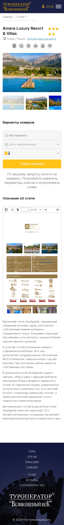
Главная (7, 17)
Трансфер (32, 462)
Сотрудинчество (32, 485)
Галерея (32, 467)
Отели (21, 17)
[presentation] (8, 72)
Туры (32, 451)
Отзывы (32, 480)
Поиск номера (32, 164)
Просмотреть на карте (41, 39)
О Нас (32, 474)
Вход (50, 6)
